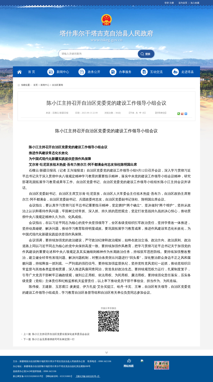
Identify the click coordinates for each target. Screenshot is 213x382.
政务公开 (94, 72)
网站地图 (129, 366)
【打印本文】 (160, 113)
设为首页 (183, 3)
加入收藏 (195, 3)
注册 (171, 3)
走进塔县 (187, 72)
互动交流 (156, 72)
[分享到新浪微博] (182, 113)
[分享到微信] (178, 113)
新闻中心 (63, 72)
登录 (167, 3)
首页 (35, 85)
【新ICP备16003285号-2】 (87, 376)
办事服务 (125, 72)
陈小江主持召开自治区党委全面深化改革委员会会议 (61, 334)
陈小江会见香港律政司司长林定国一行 (53, 339)
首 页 (31, 72)
